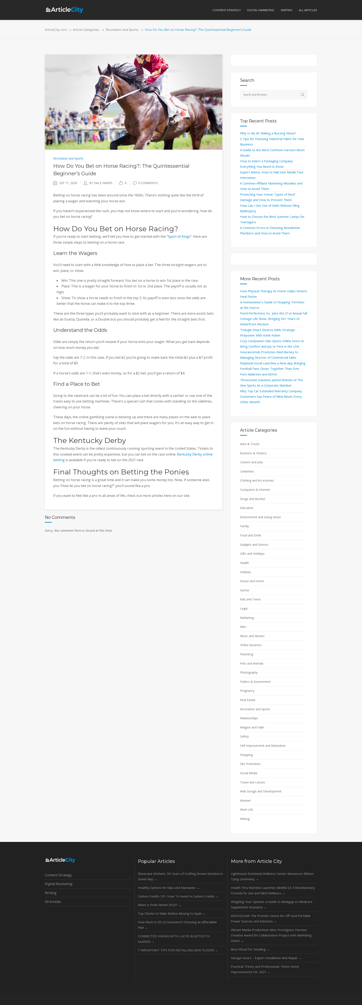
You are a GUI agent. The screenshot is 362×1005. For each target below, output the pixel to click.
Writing (245, 819)
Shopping (246, 755)
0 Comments (148, 183)
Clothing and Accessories (257, 480)
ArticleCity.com (56, 30)
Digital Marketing (58, 884)
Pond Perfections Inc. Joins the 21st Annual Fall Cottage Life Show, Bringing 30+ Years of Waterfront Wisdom (273, 318)
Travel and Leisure (252, 782)
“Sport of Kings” (179, 236)
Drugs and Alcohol (252, 499)
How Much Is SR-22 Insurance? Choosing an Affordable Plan (177, 925)
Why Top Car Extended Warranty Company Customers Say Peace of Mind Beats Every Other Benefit (271, 396)
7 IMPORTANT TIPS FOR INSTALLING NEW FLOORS (178, 950)
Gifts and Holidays (252, 554)
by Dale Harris (100, 183)
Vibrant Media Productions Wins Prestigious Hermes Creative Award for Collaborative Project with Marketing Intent (271, 935)
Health (244, 563)
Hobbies (245, 572)
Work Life (246, 810)
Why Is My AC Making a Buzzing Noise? (268, 133)
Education (246, 508)
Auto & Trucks (250, 444)
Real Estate (247, 700)
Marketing (247, 618)
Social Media (248, 773)
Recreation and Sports (122, 30)
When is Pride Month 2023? (160, 905)
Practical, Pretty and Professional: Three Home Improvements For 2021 (265, 969)
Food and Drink (250, 535)
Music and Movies (252, 636)
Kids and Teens (250, 599)
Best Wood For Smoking (250, 949)
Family (244, 526)
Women (245, 800)
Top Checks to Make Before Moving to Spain (172, 913)
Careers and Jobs (251, 462)
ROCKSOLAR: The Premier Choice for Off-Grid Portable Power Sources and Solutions (270, 918)
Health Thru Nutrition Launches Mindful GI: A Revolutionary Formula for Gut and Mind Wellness (273, 890)
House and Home (252, 581)
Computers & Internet (255, 490)
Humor (245, 590)
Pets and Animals (252, 663)
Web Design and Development (261, 791)
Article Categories (86, 30)
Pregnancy (247, 691)
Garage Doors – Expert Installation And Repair (266, 958)
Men (243, 627)
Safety (244, 736)
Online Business (251, 645)
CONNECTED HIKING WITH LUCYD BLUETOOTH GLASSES (174, 939)
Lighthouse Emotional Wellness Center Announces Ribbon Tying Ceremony (272, 876)
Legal (243, 608)
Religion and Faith (252, 727)
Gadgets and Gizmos (254, 545)
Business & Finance (253, 453)
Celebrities (247, 471)
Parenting (246, 654)
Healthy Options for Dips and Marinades (169, 888)
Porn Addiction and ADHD (258, 374)
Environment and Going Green (260, 517)
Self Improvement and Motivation (263, 746)
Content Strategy (58, 875)
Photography (249, 672)
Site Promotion (250, 764)
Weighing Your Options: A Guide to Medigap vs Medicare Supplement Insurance (271, 904)
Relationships (249, 718)
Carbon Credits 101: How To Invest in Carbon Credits (178, 896)
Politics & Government (255, 682)
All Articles (53, 901)
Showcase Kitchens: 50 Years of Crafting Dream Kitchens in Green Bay (180, 876)
